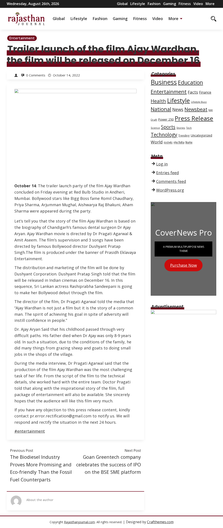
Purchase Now (183, 265)
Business (164, 82)
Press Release (194, 118)
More (210, 3)
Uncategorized (201, 135)
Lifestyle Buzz (199, 101)
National (161, 109)
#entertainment (29, 431)
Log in (162, 164)
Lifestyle (137, 3)
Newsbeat (195, 109)
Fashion (154, 3)
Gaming (169, 3)
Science (155, 127)
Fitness (185, 3)
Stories (180, 127)
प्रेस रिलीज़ (179, 142)
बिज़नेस (188, 142)
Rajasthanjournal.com (79, 522)
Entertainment (22, 38)
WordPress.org (170, 190)
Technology (164, 134)
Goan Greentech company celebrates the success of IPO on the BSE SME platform (108, 464)
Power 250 (166, 119)
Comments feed (171, 181)
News (177, 109)
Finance (205, 92)
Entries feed (167, 172)
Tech (189, 127)
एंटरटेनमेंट (168, 142)
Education (190, 82)
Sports (168, 127)
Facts (193, 92)
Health (158, 101)
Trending (183, 135)
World (157, 142)
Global (122, 3)
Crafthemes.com (160, 522)
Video (198, 3)
